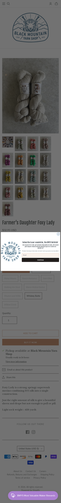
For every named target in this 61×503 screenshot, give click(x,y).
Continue (40, 260)
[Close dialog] (58, 234)
